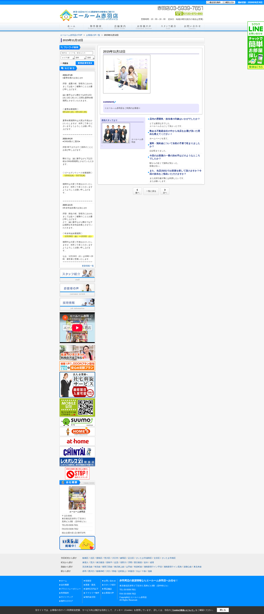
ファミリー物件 (92, 593)
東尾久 (85, 562)
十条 (144, 571)
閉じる (223, 610)
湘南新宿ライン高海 (173, 567)
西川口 (91, 571)
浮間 (130, 562)
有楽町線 (138, 567)
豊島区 (99, 558)
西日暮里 (138, 562)
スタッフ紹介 (110, 585)
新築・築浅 (90, 585)
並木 (146, 562)
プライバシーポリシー (71, 589)
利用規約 (65, 593)
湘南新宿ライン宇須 (153, 567)
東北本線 (198, 567)
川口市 (115, 558)
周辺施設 (108, 589)
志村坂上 (122, 571)
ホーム (64, 581)
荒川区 (107, 558)
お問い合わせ (110, 581)
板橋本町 (100, 571)
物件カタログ (67, 601)
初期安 (88, 581)
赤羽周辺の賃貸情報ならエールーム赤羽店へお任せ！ (148, 580)
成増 (152, 562)
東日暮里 (100, 562)
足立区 (131, 558)
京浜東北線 (87, 567)
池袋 (150, 571)
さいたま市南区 (169, 558)
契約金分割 (90, 597)
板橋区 (85, 558)
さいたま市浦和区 (144, 558)
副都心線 (188, 567)
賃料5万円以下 (91, 589)
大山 (138, 571)
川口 (108, 571)
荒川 (92, 562)
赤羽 (84, 571)
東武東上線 (119, 567)
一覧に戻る (151, 191)
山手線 (129, 567)
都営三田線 (107, 567)
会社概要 (65, 585)
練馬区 (123, 558)
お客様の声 (109, 593)
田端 (114, 571)
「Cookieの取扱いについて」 (183, 610)
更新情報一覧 (88, 266)
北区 (92, 558)
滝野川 (123, 562)
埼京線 (97, 567)
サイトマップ (67, 597)
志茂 (116, 562)
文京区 (157, 558)
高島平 (109, 562)
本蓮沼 (131, 571)
